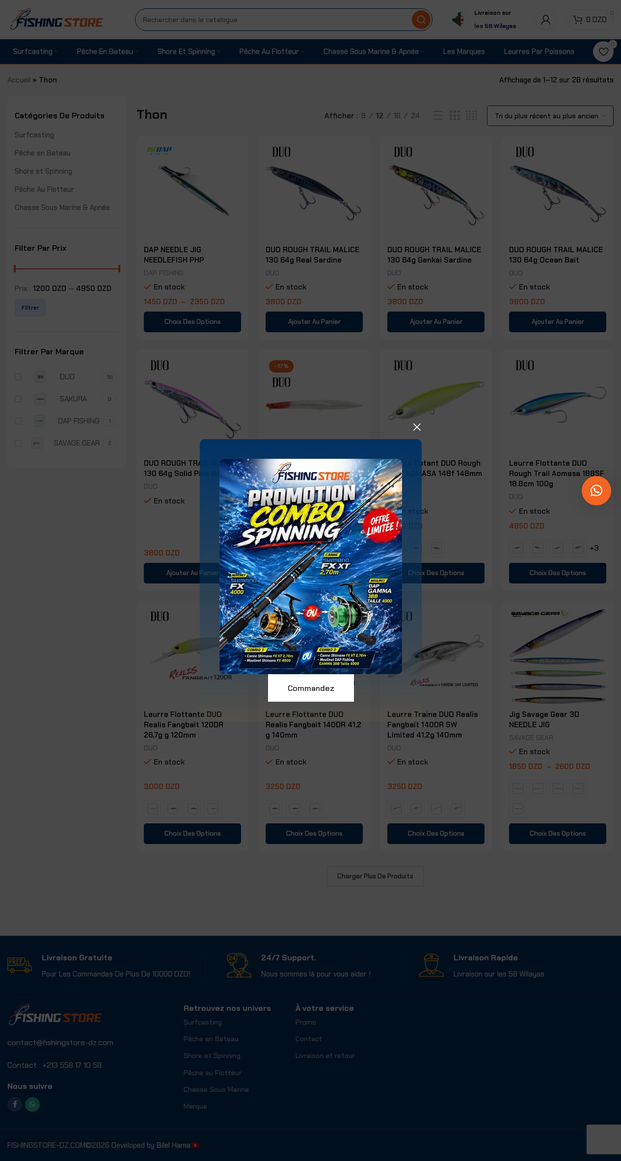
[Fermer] (417, 427)
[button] (596, 490)
